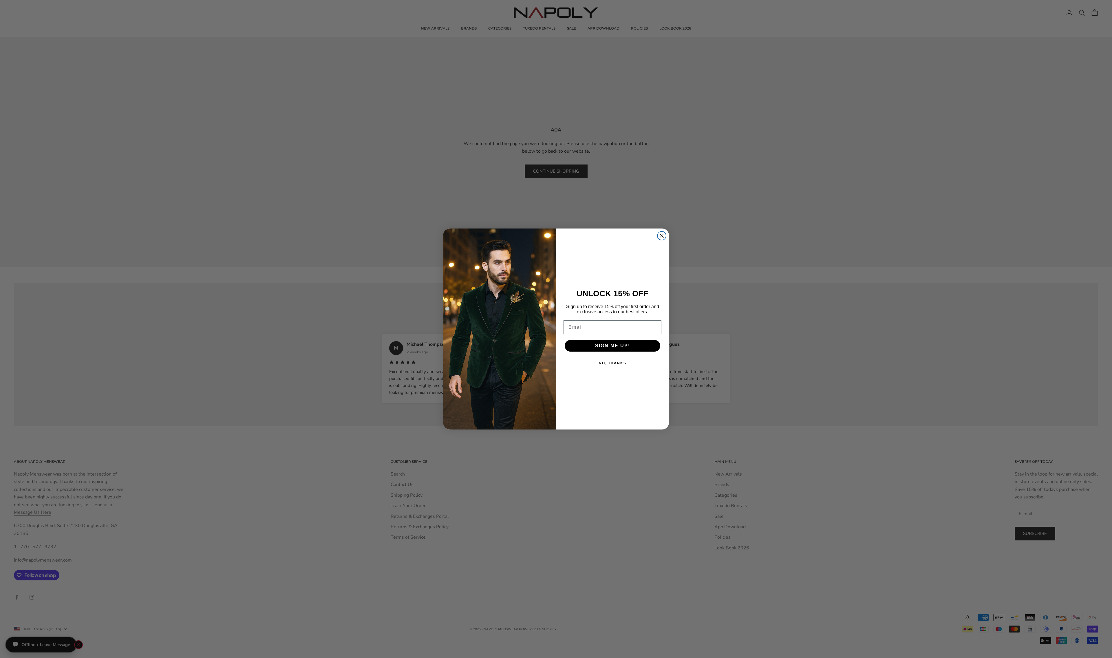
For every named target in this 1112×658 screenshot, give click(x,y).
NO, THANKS (612, 363)
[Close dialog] (661, 235)
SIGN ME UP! (612, 345)
